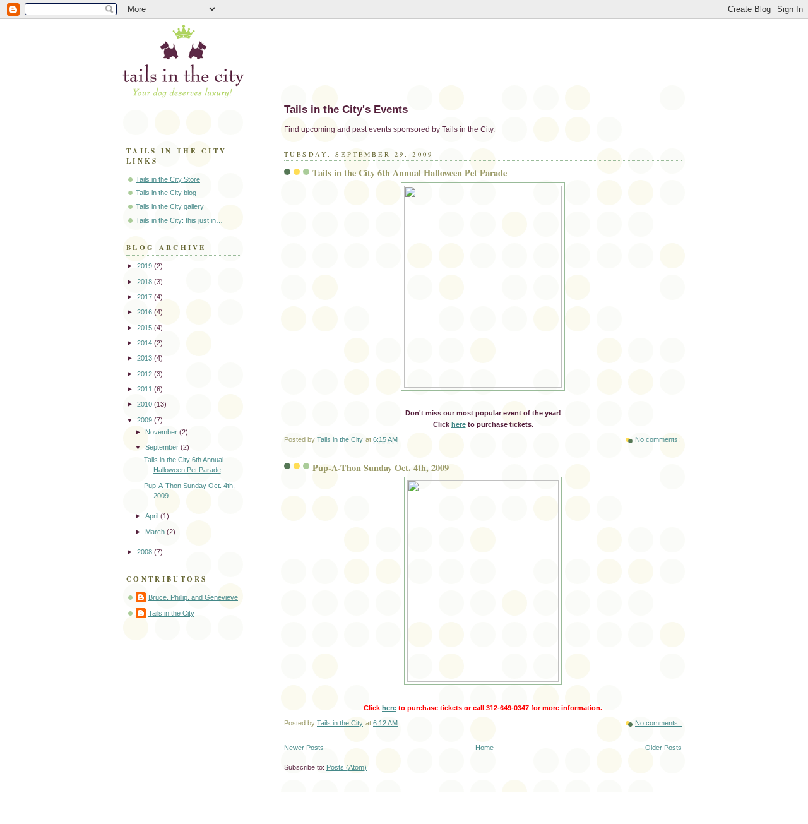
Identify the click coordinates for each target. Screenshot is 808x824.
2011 (145, 389)
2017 (145, 297)
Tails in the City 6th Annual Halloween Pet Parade (409, 172)
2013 (145, 358)
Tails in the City (171, 613)
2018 (145, 281)
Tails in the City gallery (170, 206)
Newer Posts (304, 747)
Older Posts (663, 747)
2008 (145, 552)
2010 (145, 404)
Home (484, 747)
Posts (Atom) (346, 767)
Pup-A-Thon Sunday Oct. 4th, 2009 (380, 467)
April (152, 516)
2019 (145, 266)
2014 (145, 343)
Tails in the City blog (166, 192)
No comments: (658, 439)
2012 (145, 374)
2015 (145, 327)
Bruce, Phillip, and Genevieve (193, 597)
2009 (145, 420)
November (162, 432)
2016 (145, 312)
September (163, 447)
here (458, 424)
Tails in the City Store (168, 179)
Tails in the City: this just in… (179, 220)
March (156, 531)
